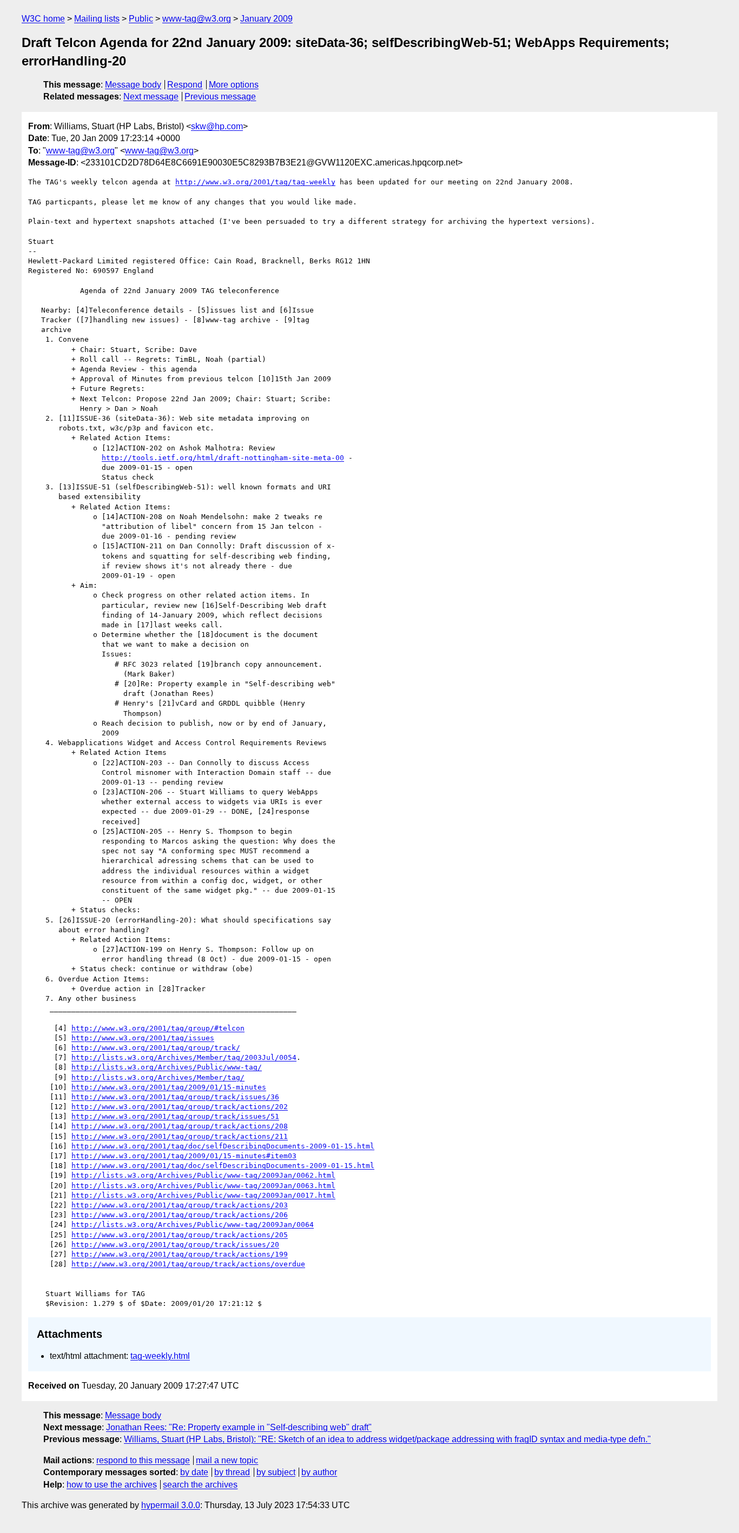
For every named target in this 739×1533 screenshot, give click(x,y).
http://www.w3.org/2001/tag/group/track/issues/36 (175, 1097)
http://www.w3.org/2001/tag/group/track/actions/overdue (188, 1264)
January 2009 (266, 18)
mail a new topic (227, 1460)
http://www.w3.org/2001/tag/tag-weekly (255, 182)
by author (319, 1472)
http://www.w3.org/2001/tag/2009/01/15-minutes (168, 1087)
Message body (133, 84)
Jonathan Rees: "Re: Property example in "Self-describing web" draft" (239, 1427)
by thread (232, 1472)
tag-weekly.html (160, 1356)
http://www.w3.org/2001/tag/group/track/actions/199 (179, 1254)
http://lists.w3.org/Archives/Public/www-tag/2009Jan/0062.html (203, 1175)
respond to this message (143, 1460)
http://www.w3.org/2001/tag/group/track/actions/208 (179, 1126)
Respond (184, 84)
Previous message (220, 96)
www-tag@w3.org (196, 18)
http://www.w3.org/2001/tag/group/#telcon (158, 1028)
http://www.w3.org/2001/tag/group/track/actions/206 (179, 1215)
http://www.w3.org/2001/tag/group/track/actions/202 (179, 1107)
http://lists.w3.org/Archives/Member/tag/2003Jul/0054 (183, 1057)
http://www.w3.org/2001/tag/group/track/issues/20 (175, 1244)
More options (234, 84)
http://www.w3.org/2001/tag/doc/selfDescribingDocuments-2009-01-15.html (222, 1146)
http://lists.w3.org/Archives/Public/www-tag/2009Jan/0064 (192, 1224)
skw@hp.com (217, 126)
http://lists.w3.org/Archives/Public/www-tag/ (166, 1067)
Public (141, 18)
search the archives (200, 1484)
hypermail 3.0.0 (170, 1505)
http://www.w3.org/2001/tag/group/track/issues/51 (175, 1116)
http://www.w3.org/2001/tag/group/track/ (155, 1048)
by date (194, 1472)
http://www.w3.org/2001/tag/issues (142, 1038)
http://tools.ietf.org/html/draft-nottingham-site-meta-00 (223, 458)
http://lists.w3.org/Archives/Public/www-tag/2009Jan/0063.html (203, 1186)
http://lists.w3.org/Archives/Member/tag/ (158, 1077)
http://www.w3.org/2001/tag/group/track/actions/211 (179, 1136)
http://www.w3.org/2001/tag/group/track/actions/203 (179, 1205)
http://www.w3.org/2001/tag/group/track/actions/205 (179, 1235)
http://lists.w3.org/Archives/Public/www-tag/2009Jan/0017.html (203, 1195)
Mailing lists (97, 18)
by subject (275, 1472)
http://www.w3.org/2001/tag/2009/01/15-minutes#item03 (183, 1156)
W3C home (43, 18)
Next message (151, 96)
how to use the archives (112, 1484)
